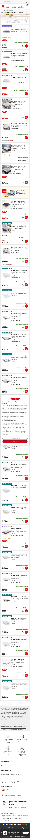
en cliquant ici (12, 813)
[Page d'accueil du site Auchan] (3, 6)
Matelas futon (4, 729)
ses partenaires (9, 405)
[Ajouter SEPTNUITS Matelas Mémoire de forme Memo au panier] (26, 93)
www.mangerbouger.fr (5, 820)
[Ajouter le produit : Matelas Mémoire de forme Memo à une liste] (23, 93)
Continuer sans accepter (23, 396)
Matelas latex (21, 726)
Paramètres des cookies (15, 438)
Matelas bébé (4, 728)
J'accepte (15, 441)
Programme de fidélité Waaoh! (10, 774)
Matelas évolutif (12, 728)
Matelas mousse (14, 726)
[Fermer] (1, 832)
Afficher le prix (22, 160)
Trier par (22, 21)
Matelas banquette (21, 728)
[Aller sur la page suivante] (20, 703)
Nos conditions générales (10, 828)
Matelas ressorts (5, 726)
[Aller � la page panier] (27, 6)
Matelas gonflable (13, 729)
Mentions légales (22, 828)
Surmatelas (20, 729)
